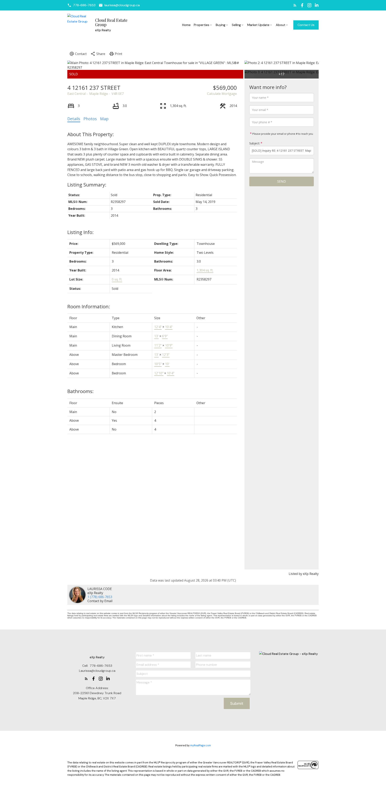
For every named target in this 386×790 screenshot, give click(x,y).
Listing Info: (80, 232)
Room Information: (88, 306)
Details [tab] (73, 118)
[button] (81, 5)
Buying (220, 25)
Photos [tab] (90, 118)
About (280, 25)
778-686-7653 (84, 5)
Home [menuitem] (186, 25)
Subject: (254, 143)
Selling (236, 25)
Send (281, 181)
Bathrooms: (80, 391)
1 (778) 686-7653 (99, 597)
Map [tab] (104, 118)
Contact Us (306, 25)
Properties (201, 25)
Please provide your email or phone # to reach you (282, 134)
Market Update (258, 25)
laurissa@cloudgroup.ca (122, 5)
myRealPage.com (200, 745)
